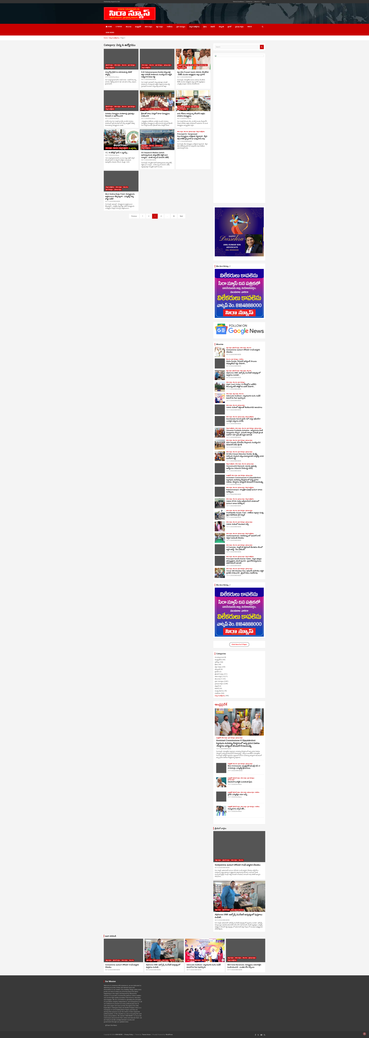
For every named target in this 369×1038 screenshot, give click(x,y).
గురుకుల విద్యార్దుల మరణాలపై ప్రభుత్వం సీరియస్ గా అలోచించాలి (119, 114)
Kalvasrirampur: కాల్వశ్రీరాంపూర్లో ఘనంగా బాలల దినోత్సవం (244, 491)
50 (174, 216)
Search (262, 47)
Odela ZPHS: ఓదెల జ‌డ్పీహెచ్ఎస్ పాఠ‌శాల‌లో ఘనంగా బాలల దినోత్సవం (242, 502)
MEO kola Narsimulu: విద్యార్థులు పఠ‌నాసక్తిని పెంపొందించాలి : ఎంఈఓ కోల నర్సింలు (244, 966)
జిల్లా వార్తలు (159, 27)
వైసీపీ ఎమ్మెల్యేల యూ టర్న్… (238, 794)
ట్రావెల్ (229, 27)
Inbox (249, 27)
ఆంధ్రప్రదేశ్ (138, 27)
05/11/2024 (180, 77)
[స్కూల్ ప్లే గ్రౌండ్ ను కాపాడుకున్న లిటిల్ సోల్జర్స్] (121, 59)
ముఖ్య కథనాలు (219, 691)
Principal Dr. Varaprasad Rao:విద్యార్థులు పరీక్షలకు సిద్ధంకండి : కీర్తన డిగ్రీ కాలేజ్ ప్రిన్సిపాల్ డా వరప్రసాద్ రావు (192, 136)
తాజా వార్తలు (148, 27)
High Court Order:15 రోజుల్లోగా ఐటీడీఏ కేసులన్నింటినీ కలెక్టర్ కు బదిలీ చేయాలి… (241, 385)
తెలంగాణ (128, 27)
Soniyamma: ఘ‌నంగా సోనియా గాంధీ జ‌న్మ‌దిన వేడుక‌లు (243, 351)
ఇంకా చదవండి (110, 936)
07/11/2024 (109, 77)
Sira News (116, 77)
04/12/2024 (230, 377)
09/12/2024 (230, 354)
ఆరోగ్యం (217, 662)
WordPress (169, 1034)
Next (181, 216)
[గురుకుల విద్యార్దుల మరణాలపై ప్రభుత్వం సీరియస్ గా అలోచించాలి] (121, 100)
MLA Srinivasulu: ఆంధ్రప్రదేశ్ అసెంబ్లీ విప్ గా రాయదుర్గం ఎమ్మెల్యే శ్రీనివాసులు (244, 767)
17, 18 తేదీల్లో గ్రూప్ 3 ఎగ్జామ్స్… (116, 152)
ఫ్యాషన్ (217, 686)
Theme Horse (146, 1034)
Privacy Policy (128, 1034)
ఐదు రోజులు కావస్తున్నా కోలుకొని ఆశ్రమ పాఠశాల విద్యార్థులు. (191, 114)
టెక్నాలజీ (221, 27)
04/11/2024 (180, 118)
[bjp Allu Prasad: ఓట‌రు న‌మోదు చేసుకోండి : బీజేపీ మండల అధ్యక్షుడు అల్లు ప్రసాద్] (193, 59)
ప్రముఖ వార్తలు (239, 27)
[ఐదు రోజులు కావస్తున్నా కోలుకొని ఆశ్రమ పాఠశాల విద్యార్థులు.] (193, 100)
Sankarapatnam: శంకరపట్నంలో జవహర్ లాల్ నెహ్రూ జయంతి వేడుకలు (243, 537)
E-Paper (119, 27)
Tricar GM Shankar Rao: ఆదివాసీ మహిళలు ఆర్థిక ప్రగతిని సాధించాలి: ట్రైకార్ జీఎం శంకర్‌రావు (245, 572)
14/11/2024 (230, 494)
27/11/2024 (230, 389)
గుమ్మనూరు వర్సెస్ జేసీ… (236, 809)
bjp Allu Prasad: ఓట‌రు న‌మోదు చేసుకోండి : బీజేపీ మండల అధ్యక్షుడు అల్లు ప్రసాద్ (193, 73)
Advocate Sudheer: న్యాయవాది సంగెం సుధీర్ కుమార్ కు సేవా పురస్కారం (243, 397)
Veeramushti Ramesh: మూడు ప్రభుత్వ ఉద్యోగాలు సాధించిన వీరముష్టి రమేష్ (241, 467)
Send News (110, 32)
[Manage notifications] (364, 1033)
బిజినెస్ (213, 27)
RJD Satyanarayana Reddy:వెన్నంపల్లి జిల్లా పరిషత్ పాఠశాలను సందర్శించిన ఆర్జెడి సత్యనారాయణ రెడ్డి (156, 74)
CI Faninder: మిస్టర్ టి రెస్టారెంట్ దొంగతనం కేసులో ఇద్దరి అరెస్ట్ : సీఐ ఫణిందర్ (244, 548)
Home (263, 1)
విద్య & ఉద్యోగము (194, 27)
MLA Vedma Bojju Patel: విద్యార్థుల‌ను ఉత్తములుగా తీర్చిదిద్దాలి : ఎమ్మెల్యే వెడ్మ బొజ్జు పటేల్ (120, 196)
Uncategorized (219, 657)
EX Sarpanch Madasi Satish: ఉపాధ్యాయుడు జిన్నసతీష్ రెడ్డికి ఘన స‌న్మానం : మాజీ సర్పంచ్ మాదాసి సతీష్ (155, 154)
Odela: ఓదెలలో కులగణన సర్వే (237, 524)
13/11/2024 (230, 575)
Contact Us (249, 1)
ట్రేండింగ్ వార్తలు (109, 65)
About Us (257, 1)
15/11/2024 (230, 410)
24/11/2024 (230, 400)
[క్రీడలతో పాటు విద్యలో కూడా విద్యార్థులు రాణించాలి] (157, 100)
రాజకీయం (170, 27)
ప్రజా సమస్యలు (180, 27)
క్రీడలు (205, 27)
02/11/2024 (109, 201)
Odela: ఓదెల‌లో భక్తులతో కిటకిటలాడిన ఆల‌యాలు (244, 407)
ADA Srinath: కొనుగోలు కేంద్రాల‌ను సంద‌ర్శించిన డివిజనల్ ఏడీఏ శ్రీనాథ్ (243, 443)
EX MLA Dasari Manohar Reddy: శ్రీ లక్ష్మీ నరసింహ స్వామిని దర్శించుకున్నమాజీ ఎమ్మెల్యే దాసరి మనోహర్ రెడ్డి (245, 456)
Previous (134, 216)
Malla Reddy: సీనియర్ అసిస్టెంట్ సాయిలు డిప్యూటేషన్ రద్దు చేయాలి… (241, 362)
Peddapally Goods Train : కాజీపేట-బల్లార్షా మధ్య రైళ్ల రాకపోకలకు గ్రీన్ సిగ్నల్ (244, 514)
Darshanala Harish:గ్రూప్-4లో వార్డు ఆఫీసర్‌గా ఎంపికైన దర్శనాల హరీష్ (243, 420)
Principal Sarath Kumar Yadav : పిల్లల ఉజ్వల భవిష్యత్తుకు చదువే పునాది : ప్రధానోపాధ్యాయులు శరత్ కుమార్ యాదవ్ (244, 561)
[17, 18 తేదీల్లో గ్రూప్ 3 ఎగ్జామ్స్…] (121, 139)
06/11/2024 (145, 79)
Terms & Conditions (238, 1)
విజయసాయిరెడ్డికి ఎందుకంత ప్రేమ (240, 782)
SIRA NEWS (152, 79)
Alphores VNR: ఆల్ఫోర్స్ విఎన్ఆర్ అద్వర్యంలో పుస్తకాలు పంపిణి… (243, 374)
